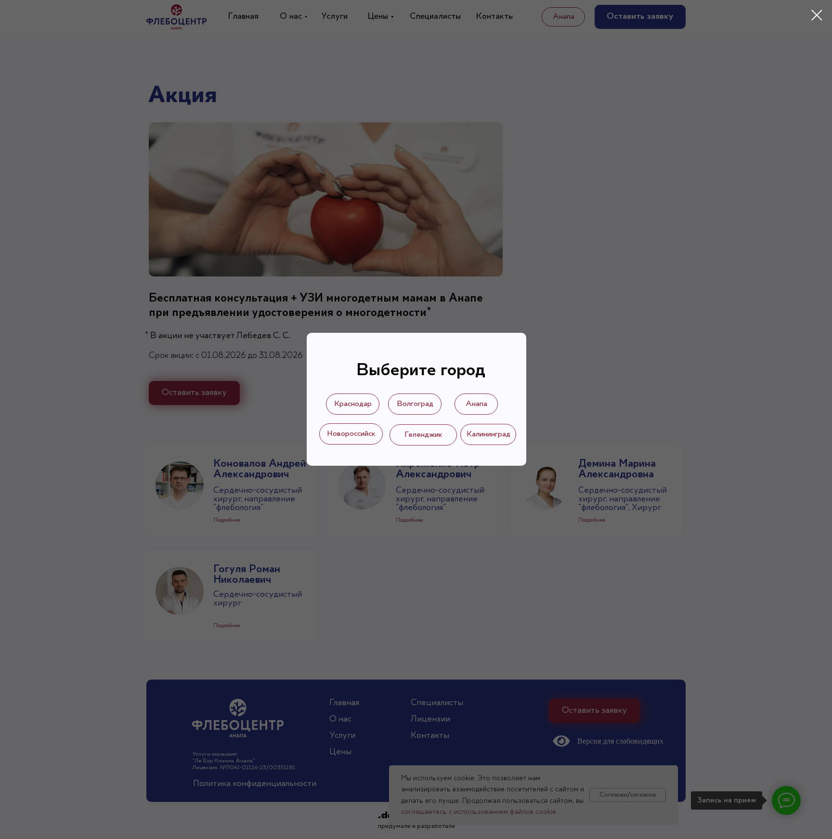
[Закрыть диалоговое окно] (816, 15)
